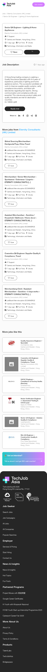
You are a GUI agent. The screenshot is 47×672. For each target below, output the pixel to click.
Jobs (4, 14)
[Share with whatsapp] (27, 115)
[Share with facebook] (23, 115)
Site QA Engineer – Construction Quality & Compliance (29, 437)
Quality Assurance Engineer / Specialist (31, 342)
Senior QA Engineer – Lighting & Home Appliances (21, 16)
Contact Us (7, 558)
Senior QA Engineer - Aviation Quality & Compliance (31, 419)
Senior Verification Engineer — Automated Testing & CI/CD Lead (31, 401)
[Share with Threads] (36, 115)
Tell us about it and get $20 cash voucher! (20, 461)
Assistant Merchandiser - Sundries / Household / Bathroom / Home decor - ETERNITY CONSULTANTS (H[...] (21, 218)
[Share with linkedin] (19, 115)
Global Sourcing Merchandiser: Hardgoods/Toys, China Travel (18, 142)
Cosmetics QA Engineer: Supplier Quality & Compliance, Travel (22, 254)
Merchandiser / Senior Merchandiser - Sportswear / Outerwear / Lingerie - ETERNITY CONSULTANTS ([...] (21, 179)
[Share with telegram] (32, 115)
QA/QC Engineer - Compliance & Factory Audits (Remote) (31, 381)
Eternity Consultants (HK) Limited (18, 14)
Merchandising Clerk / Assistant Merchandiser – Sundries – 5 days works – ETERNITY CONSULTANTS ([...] (22, 291)
